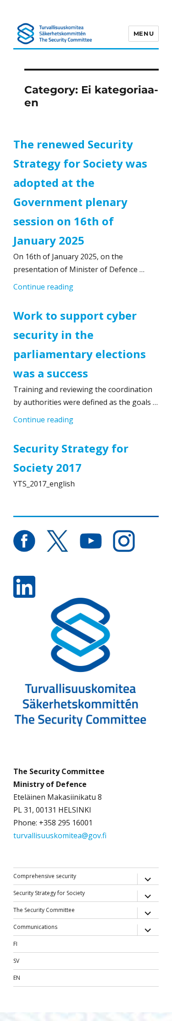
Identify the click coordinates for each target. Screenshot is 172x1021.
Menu (143, 33)
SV (16, 961)
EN (16, 978)
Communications (35, 927)
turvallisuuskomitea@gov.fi (59, 835)
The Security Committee (44, 910)
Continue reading (43, 286)
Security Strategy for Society (49, 893)
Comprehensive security (44, 876)
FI (15, 944)
